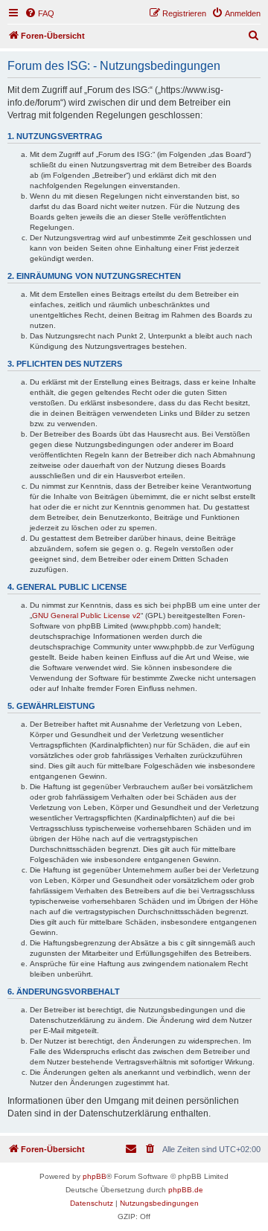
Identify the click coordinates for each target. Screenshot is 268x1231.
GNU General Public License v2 (86, 615)
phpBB (94, 1176)
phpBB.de (185, 1190)
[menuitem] (39, 13)
